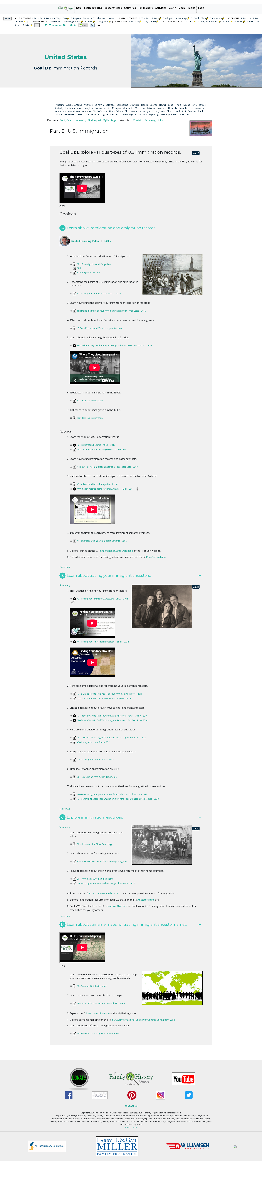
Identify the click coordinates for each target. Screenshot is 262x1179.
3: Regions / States (80, 18)
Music (73, 25)
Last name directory (97, 1013)
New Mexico (73, 111)
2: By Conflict (149, 21)
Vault (196, 153)
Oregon (147, 111)
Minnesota (128, 108)
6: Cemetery (216, 18)
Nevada (183, 108)
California (99, 104)
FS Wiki (137, 120)
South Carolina (188, 111)
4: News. (238, 21)
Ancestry (81, 120)
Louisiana (70, 108)
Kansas (202, 104)
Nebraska (173, 108)
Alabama (60, 104)
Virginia (104, 114)
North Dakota (116, 111)
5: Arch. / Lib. (253, 21)
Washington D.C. (169, 114)
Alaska (69, 104)
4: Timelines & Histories (102, 18)
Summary (64, 585)
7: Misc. (26, 25)
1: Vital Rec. (144, 18)
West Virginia (129, 114)
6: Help (18, 25)
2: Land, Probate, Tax (207, 21)
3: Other (89, 21)
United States (65, 57)
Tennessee (69, 114)
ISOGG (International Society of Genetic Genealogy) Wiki (143, 1019)
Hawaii (162, 104)
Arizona (78, 104)
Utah (86, 114)
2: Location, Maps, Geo (55, 18)
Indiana (186, 104)
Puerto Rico (185, 114)
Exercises (64, 567)
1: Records (37, 18)
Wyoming (153, 114)
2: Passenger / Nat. (71, 21)
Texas (79, 114)
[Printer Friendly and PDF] (83, 25)
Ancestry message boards (103, 893)
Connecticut (122, 104)
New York (86, 111)
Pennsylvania (158, 111)
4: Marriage (181, 18)
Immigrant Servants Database (116, 550)
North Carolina (100, 111)
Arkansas (88, 104)
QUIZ (78, 268)
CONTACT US (131, 1106)
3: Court (226, 21)
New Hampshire (197, 108)
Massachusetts (102, 108)
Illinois (178, 104)
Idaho (170, 104)
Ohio (127, 111)
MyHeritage (109, 120)
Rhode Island (173, 111)
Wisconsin (142, 114)
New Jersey (60, 111)
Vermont (95, 114)
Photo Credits (131, 1127)
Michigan (116, 108)
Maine (80, 108)
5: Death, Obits (198, 18)
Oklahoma (136, 111)
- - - (37, 25)
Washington (115, 114)
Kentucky (59, 108)
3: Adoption (168, 18)
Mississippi (140, 108)
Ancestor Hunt (146, 899)
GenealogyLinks (153, 120)
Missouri (151, 108)
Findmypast (94, 120)
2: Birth (155, 18)
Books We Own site (116, 906)
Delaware (134, 104)
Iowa (194, 104)
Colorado (110, 104)
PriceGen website (156, 557)
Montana (161, 108)
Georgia (153, 104)
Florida (144, 104)
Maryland (89, 108)
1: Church (188, 21)
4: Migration (102, 21)
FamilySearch (67, 120)
